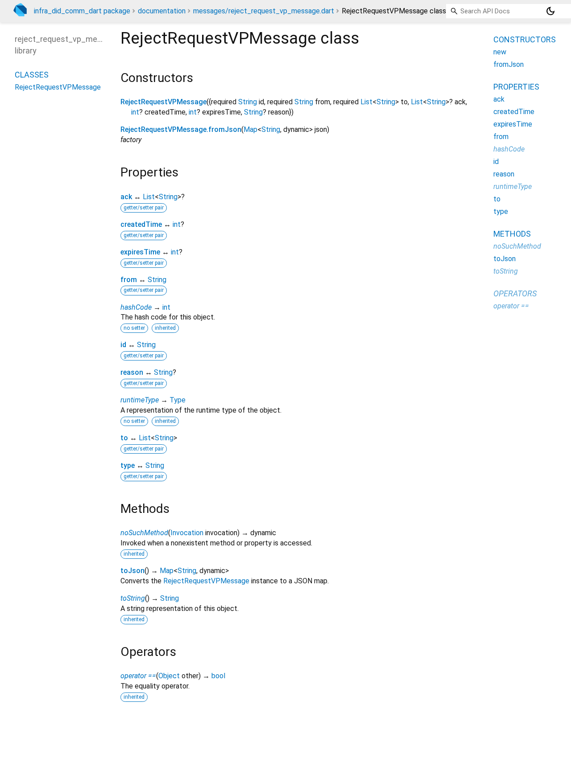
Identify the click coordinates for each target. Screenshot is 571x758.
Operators (515, 293)
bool (218, 676)
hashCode (136, 307)
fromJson (508, 64)
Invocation (186, 533)
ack (126, 197)
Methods (512, 233)
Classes (32, 74)
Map (250, 129)
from (128, 279)
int (135, 112)
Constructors (524, 39)
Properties (516, 86)
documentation (162, 11)
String (247, 102)
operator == (138, 676)
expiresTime (140, 252)
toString (132, 598)
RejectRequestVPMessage (163, 102)
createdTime (141, 224)
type (127, 465)
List (366, 102)
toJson (132, 570)
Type (178, 400)
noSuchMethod (144, 533)
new (499, 52)
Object (169, 676)
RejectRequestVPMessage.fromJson (180, 129)
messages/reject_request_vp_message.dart (263, 11)
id (123, 344)
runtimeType (139, 400)
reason (131, 372)
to (124, 438)
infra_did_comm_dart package (82, 11)
